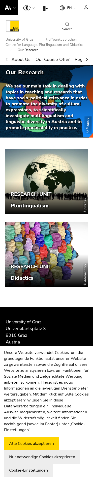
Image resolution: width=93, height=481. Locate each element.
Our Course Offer (52, 59)
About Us (21, 59)
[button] (9, 7)
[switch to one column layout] (46, 7)
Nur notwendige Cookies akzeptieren (42, 457)
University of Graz (19, 39)
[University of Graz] (12, 27)
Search (67, 29)
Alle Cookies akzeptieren (31, 443)
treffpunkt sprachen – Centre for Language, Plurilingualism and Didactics (44, 42)
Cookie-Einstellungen (28, 470)
